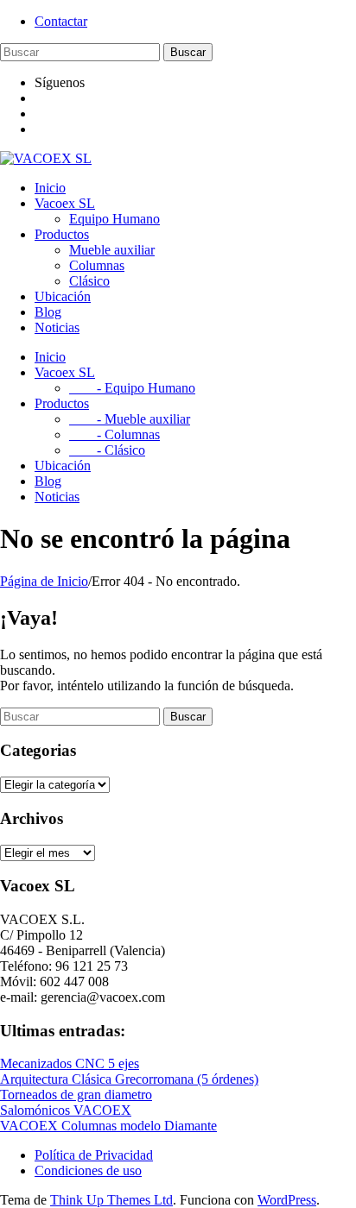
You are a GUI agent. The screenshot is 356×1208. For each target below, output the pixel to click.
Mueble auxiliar (112, 249)
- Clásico (107, 450)
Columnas (96, 265)
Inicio (50, 187)
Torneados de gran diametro (76, 1094)
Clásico (89, 281)
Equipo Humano (114, 218)
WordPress (286, 1199)
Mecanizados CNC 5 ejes (69, 1063)
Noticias (57, 327)
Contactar (61, 21)
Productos (62, 234)
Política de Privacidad (94, 1155)
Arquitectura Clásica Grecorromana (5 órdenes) (129, 1079)
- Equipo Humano (132, 388)
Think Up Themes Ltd (111, 1199)
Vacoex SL (65, 203)
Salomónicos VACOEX (65, 1110)
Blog (48, 312)
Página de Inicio (44, 581)
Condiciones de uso (88, 1170)
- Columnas (114, 434)
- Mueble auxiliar (129, 419)
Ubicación (63, 296)
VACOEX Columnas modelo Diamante (108, 1125)
